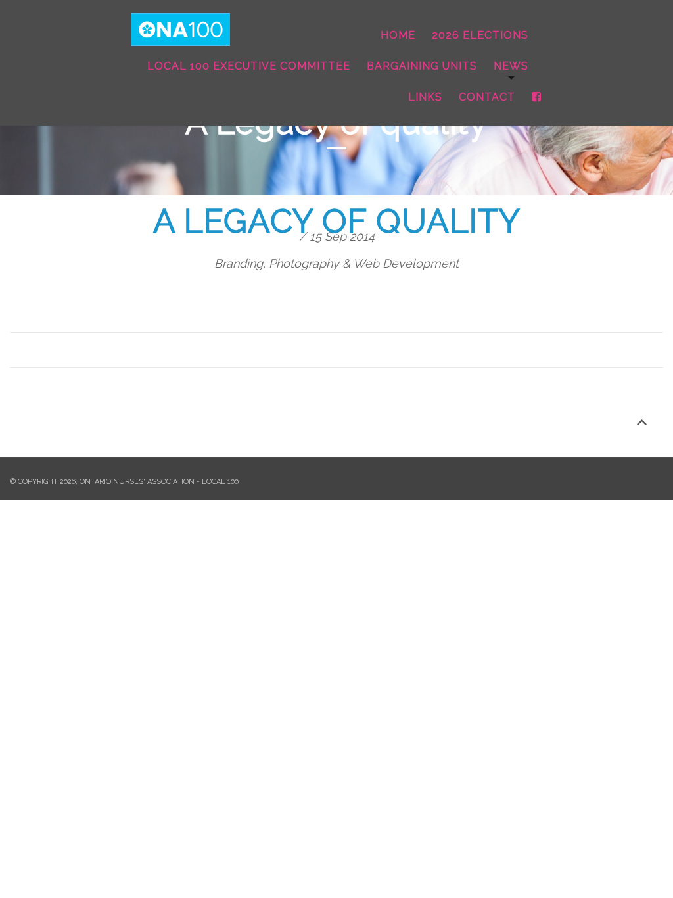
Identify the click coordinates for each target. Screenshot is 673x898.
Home (398, 35)
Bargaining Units (422, 66)
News (511, 66)
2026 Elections (480, 35)
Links (425, 97)
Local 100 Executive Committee (248, 66)
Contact (487, 97)
